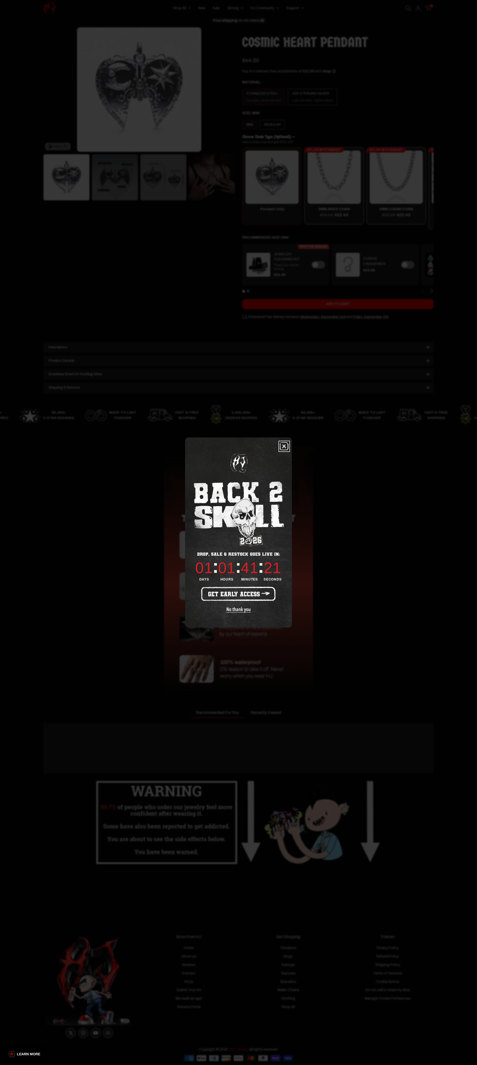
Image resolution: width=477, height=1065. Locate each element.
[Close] (284, 446)
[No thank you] (238, 609)
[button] (24, 1054)
